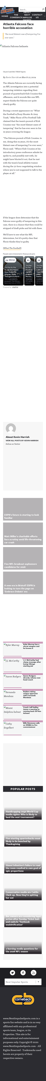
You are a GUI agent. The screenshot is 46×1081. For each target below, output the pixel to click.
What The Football (12, 248)
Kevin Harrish (12, 77)
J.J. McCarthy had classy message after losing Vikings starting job (32, 663)
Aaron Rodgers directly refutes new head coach (31, 678)
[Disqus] (23, 321)
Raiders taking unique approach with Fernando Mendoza (30, 694)
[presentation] (13, 649)
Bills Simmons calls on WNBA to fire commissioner (31, 725)
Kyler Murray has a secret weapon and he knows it (31, 646)
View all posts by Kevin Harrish (22, 440)
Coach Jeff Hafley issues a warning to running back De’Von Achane (32, 710)
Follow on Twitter (13, 443)
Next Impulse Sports (17, 982)
